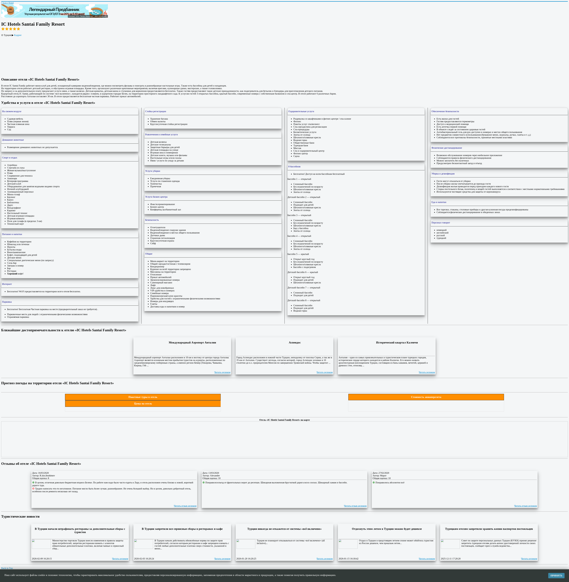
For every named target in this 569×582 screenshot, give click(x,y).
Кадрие (17, 35)
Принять (556, 575)
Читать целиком (222, 372)
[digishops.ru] (54, 17)
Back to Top (7, 568)
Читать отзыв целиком (185, 506)
